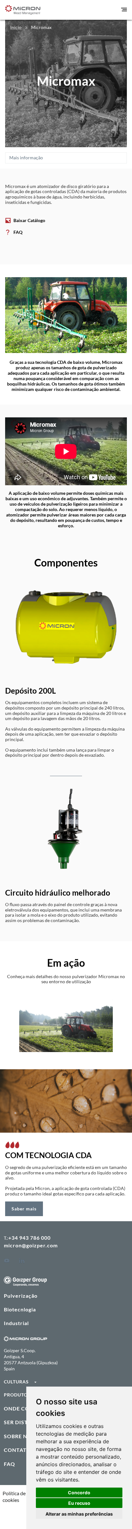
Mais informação (26, 157)
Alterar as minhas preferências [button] (79, 1514)
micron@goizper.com (31, 1245)
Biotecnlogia (20, 1309)
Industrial (16, 1323)
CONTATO (17, 1450)
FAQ (17, 232)
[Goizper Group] (25, 1284)
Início (16, 27)
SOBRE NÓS (19, 1436)
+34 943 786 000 (29, 1238)
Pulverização (20, 1296)
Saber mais (24, 1208)
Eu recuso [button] (79, 1503)
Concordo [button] (79, 1492)
